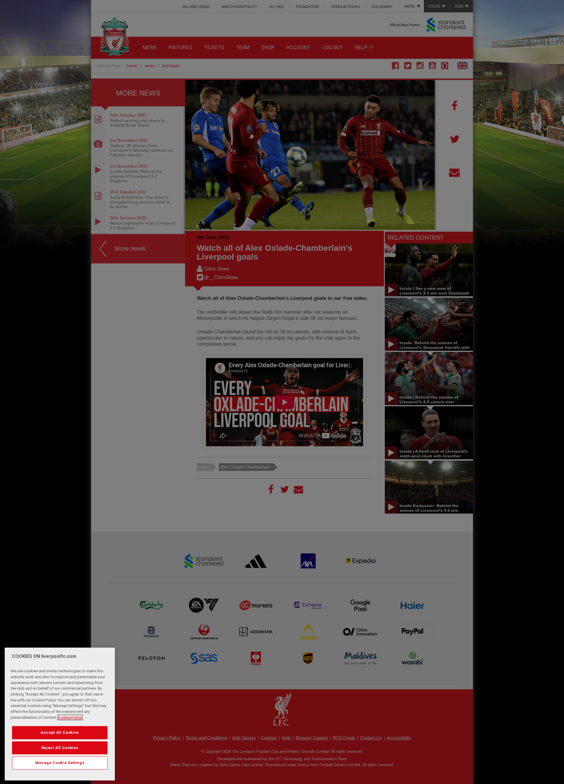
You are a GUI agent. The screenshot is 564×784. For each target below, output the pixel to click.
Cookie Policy (70, 717)
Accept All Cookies (60, 732)
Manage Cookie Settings (59, 762)
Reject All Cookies (59, 747)
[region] (60, 714)
